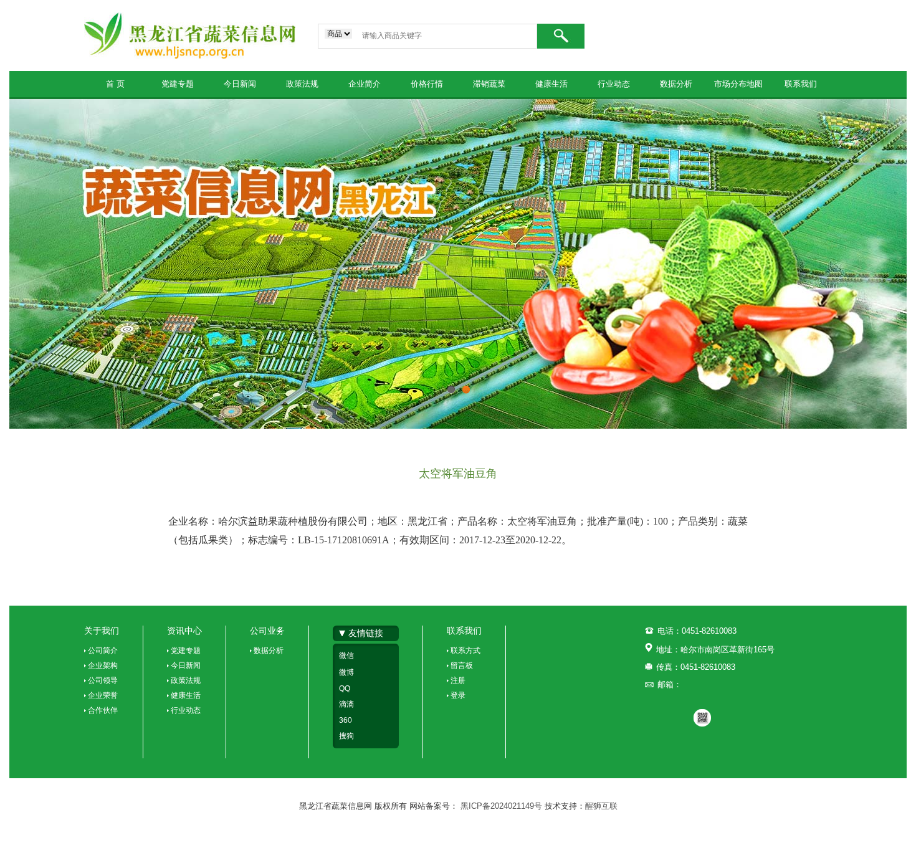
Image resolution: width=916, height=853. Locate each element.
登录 (458, 695)
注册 (458, 680)
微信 (346, 655)
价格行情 (427, 83)
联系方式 (465, 650)
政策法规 (302, 83)
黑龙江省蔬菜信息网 (189, 35)
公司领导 (103, 680)
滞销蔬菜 (489, 83)
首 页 (115, 83)
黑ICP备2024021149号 (502, 806)
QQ (344, 688)
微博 (346, 672)
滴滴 (346, 704)
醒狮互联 (601, 806)
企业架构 (103, 665)
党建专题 (177, 83)
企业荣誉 (103, 695)
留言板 (462, 665)
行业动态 (614, 83)
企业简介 (364, 83)
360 (345, 720)
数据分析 (676, 83)
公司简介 (103, 650)
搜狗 (346, 735)
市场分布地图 (738, 83)
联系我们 (801, 83)
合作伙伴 (103, 710)
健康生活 (551, 83)
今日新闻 (240, 83)
